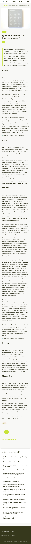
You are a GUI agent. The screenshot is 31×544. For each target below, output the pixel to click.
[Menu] (28, 1)
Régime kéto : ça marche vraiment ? (12, 478)
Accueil (3, 5)
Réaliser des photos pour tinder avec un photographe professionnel (13, 512)
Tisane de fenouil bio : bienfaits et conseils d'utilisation (14, 495)
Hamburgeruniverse (14, 1)
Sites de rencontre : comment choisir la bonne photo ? (14, 503)
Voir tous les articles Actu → (9, 439)
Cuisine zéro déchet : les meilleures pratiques (14, 470)
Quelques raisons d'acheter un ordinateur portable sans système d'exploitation (13, 473)
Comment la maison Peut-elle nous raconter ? (14, 499)
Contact (13, 535)
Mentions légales (5, 535)
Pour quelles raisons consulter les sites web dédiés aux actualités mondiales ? (14, 507)
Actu (7, 5)
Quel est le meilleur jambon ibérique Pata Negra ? (15, 457)
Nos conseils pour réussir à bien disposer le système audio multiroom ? (14, 490)
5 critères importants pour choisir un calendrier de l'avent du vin (15, 465)
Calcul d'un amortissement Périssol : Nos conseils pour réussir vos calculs (13, 485)
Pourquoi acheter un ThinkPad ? (11, 461)
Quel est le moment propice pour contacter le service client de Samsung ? (14, 517)
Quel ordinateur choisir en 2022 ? (11, 481)
